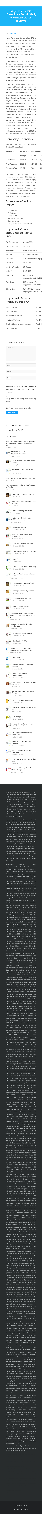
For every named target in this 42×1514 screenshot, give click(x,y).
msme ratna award (30, 1448)
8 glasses (10, 1456)
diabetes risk (10, 1459)
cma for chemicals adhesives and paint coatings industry (21, 1215)
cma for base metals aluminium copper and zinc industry (21, 1249)
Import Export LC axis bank (23, 967)
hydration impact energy (26, 1454)
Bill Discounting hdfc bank (21, 1116)
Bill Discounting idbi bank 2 (21, 1131)
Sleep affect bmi (14, 1454)
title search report (21, 1398)
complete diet (25, 1471)
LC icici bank (26, 931)
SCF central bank (14, 1107)
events (13, 1337)
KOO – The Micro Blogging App (24, 700)
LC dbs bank (26, 915)
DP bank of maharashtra (23, 1013)
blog (17, 1333)
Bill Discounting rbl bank (17, 1143)
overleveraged (22, 1434)
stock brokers (10, 797)
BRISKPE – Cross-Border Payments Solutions (20, 453)
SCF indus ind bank (26, 1107)
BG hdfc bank (16, 941)
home (18, 1052)
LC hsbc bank (26, 922)
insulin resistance (23, 1461)
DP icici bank (17, 994)
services (26, 829)
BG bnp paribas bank (26, 936)
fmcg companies (30, 811)
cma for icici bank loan (21, 907)
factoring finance (15, 1410)
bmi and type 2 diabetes (22, 1459)
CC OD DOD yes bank (24, 1020)
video (27, 867)
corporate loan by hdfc (20, 1054)
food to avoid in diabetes (14, 1473)
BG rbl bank (23, 948)
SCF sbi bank (22, 1100)
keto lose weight (16, 1461)
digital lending (21, 1381)
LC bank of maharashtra (16, 927)
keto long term (16, 1456)
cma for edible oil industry (20, 1220)
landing (11, 1349)
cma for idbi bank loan (21, 893)
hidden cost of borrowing (21, 1431)
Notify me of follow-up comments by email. (21, 400)
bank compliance (18, 1417)
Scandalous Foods (19, 527)
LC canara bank (14, 917)
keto (12, 1456)
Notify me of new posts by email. (18, 408)
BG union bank (13, 953)
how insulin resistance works (31, 1483)
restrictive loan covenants (20, 1393)
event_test (11, 1333)
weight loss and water (32, 1468)
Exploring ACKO (18, 717)
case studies (25, 1333)
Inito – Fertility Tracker (21, 606)
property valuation (27, 1400)
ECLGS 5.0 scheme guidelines (15, 1450)
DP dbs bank (25, 1003)
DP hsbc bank (13, 996)
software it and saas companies (24, 799)
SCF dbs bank (22, 1104)
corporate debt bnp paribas (19, 1083)
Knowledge (12, 33)
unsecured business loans (22, 1354)
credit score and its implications (24, 834)
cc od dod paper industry (24, 1304)
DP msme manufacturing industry (22, 1176)
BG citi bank (30, 939)
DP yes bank (22, 996)
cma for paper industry (19, 1246)
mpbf (29, 1359)
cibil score (19, 1385)
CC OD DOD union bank (26, 1027)
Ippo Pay (16, 559)
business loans (14, 841)
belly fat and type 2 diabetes (20, 1485)
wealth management (26, 794)
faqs (21, 874)
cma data (21, 820)
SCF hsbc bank (16, 1112)
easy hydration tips (28, 1456)
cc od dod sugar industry (26, 1260)
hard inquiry (21, 1366)
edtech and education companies (17, 802)
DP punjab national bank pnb (20, 1006)
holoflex (11, 1385)
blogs (34, 829)
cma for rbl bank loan (23, 898)
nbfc (35, 794)
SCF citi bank (26, 1095)
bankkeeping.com (11, 820)
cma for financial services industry (22, 1251)
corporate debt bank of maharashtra (21, 1092)
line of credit (15, 1414)
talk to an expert (13, 1330)
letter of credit (15, 1376)
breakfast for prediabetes (19, 1478)
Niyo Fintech (17, 657)
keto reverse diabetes (9, 1461)
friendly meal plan (33, 1480)
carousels (19, 864)
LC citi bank (13, 924)
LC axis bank (29, 927)
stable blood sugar (31, 1471)
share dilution (27, 1388)
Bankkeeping (10, 864)
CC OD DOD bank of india (17, 1044)
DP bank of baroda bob (26, 1011)
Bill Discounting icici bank (17, 1126)
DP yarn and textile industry (24, 1157)
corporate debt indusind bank (19, 1071)
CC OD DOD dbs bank (16, 1032)
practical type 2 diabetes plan (11, 1483)
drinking (32, 1454)
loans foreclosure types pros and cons (19, 839)
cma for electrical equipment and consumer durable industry (21, 1234)
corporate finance (12, 832)
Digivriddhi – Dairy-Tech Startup (24, 551)
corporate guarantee (16, 1388)
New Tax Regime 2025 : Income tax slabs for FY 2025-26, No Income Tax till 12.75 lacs (20, 443)
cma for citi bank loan (20, 888)
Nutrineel (7, 1454)
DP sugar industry (28, 1155)
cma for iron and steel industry (21, 1200)
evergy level (15, 1459)
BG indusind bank (13, 946)
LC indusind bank (14, 919)
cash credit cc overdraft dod (26, 836)
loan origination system (20, 1373)
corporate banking (26, 841)
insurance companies (23, 797)
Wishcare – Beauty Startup (22, 633)
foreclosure (13, 1361)
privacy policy (23, 1323)
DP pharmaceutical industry (25, 1196)
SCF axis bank (17, 1095)
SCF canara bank (15, 1097)
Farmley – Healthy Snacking (23, 544)
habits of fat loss (25, 1468)
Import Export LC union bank (18, 984)
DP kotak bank (14, 1003)
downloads (28, 1328)
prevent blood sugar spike (10, 1485)
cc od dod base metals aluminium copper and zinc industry (21, 1306)
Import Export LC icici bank (18, 958)
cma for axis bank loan (15, 881)
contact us (21, 1325)
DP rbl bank (30, 996)
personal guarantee (22, 1422)
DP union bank (24, 1001)
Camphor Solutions (16, 792)
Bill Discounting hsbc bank (22, 1145)
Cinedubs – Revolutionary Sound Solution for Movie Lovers (21, 725)
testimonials (18, 1349)
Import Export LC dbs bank (18, 989)
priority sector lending (18, 1364)
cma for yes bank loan (17, 905)
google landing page (18, 1258)
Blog (10, 1454)
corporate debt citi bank (17, 1061)
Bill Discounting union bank (22, 1136)
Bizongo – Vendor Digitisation (23, 591)
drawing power (25, 1369)
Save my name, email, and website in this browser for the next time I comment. (21, 389)
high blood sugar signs (28, 1478)
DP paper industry (17, 1191)
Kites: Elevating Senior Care (22, 511)
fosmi (19, 1441)
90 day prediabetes (11, 1480)
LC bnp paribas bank (15, 915)
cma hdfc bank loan (20, 891)
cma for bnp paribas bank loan (26, 879)
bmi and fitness (15, 1466)
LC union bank (24, 917)
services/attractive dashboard (21, 871)
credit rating (26, 1395)
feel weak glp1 (18, 1468)
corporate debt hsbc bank (20, 1064)
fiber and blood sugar (28, 1485)
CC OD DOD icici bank (23, 1015)
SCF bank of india (20, 1114)
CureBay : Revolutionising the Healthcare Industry (21, 519)
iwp (27, 1349)
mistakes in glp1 (12, 1468)
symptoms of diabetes (30, 1461)
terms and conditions (19, 869)
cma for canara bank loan (17, 886)
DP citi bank (26, 994)
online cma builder (22, 1337)
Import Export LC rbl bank (23, 977)
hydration (19, 1454)
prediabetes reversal (17, 1490)
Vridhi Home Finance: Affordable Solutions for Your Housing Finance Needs (22, 615)
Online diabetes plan (9, 1471)
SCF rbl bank (25, 1109)
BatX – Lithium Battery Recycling (24, 567)
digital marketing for (12, 794)
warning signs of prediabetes (10, 1492)
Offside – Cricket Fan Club (22, 598)
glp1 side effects (27, 1480)
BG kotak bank (24, 946)
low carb (7, 1468)
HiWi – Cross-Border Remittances (20, 674)
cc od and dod (24, 1378)
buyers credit (12, 1366)
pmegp (18, 1424)
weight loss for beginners (19, 1480)
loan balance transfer (26, 1436)
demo (17, 1347)
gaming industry (17, 809)
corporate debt (11, 836)
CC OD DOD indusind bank (21, 1025)
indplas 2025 (26, 1441)
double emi (26, 1410)
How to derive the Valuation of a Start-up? (20, 478)
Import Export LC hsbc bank (18, 975)
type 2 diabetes (22, 1456)
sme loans (22, 1371)
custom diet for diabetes (10, 1490)
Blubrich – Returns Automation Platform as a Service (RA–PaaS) (21, 649)
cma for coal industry (22, 1203)
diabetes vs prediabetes (21, 1483)
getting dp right (14, 1369)
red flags (15, 1434)
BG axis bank (13, 934)
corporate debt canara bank (19, 1076)
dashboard (28, 820)
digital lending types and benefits (20, 853)
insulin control (29, 1459)
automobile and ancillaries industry (17, 814)
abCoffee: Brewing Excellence (23, 494)
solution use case (17, 1328)
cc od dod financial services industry (23, 1309)
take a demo (24, 1330)
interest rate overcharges (17, 1429)
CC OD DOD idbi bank (23, 1018)
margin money (19, 1402)
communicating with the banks (19, 824)
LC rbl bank (18, 955)
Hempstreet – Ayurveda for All (23, 583)
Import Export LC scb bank (24, 991)
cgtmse (15, 1383)
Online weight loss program (18, 1471)
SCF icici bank (13, 1100)
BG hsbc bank (26, 941)
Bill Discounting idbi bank (17, 1121)
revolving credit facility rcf (15, 1446)
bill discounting (14, 1371)
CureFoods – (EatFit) (20, 641)
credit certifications (22, 1390)
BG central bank (20, 939)
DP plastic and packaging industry (23, 1152)
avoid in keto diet (21, 1466)
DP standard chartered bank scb (20, 1008)
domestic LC (15, 1395)
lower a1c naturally (32, 1473)
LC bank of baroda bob (23, 929)
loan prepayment (24, 1383)
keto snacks (10, 1466)
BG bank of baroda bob (26, 934)
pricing (12, 1325)
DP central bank (14, 1001)
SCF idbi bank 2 (23, 1102)
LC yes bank (16, 922)
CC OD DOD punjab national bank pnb (21, 1035)
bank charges (18, 1426)
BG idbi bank (13, 943)
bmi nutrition (34, 1459)
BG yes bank (23, 953)
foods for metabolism (24, 1473)
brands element (18, 867)
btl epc (30, 1349)
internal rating (15, 1400)
